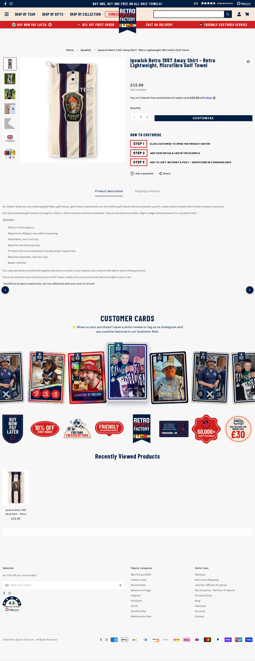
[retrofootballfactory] (127, 20)
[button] (63, 604)
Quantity (135, 108)
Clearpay (200, 606)
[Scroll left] (5, 290)
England (136, 595)
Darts (134, 606)
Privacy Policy (203, 595)
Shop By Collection (85, 14)
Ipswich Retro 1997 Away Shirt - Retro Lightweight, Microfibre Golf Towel (16, 512)
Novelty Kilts (138, 611)
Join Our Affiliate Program (211, 585)
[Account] (239, 14)
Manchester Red (141, 616)
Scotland (136, 600)
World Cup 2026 (141, 574)
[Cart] (247, 14)
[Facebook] (5, 3)
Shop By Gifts (52, 14)
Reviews (200, 574)
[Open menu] (7, 14)
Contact (199, 616)
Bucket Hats (138, 585)
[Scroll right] (250, 290)
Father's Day (138, 579)
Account (200, 611)
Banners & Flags (141, 590)
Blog (197, 600)
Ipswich (86, 50)
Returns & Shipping (207, 579)
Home (70, 50)
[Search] (227, 14)
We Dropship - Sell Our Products (215, 590)
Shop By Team (25, 14)
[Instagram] (11, 3)
